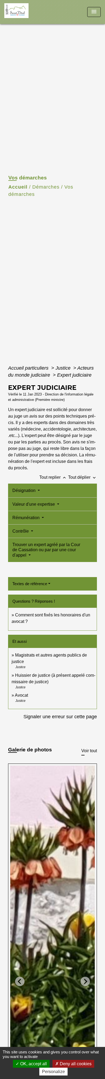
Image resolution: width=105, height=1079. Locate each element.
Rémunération (26, 517)
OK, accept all (33, 1063)
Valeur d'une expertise (34, 504)
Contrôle (21, 531)
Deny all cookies (75, 1063)
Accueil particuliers (29, 368)
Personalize (53, 1071)
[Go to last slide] (19, 981)
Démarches (46, 187)
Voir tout (89, 750)
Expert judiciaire (74, 375)
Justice (63, 368)
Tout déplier (82, 477)
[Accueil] (24, 12)
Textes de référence (29, 583)
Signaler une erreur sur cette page (60, 716)
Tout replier (53, 477)
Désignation (24, 490)
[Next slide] (85, 981)
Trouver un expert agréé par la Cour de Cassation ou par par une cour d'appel (46, 549)
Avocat (21, 695)
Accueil (17, 187)
